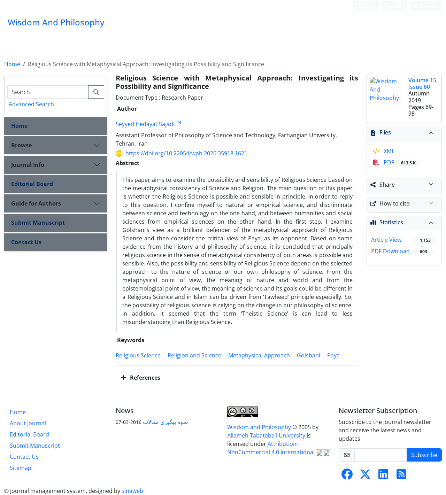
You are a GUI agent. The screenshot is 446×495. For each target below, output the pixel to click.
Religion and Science (194, 355)
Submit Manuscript (38, 222)
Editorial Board (32, 184)
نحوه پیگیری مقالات (165, 422)
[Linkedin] (383, 476)
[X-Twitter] (365, 476)
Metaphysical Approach (259, 355)
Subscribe (424, 455)
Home (12, 64)
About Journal (28, 423)
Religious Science (138, 355)
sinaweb (132, 491)
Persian (428, 6)
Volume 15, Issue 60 (423, 83)
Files (385, 132)
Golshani (308, 355)
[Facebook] (347, 476)
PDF (399, 162)
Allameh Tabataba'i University (267, 435)
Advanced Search (31, 104)
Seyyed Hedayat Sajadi (145, 124)
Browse (21, 145)
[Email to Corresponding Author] (178, 122)
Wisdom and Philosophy (259, 427)
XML (388, 151)
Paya (333, 355)
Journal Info (27, 165)
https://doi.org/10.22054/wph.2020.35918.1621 (186, 153)
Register (393, 6)
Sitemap (20, 468)
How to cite (394, 203)
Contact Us (26, 242)
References (144, 377)
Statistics (391, 222)
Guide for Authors (36, 203)
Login (367, 6)
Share (387, 184)
